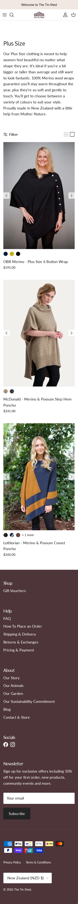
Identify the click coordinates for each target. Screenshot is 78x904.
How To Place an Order (22, 626)
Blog (7, 709)
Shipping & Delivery (19, 634)
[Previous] (6, 195)
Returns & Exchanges (20, 642)
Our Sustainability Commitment (29, 701)
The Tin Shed (22, 889)
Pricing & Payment (18, 650)
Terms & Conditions (38, 862)
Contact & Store (16, 717)
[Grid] (66, 134)
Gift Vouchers (14, 590)
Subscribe (17, 813)
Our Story (11, 677)
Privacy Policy (12, 862)
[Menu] (4, 14)
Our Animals (13, 685)
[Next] (71, 195)
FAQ (7, 618)
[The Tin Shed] (39, 14)
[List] (72, 134)
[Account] (64, 14)
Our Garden (13, 693)
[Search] (13, 14)
